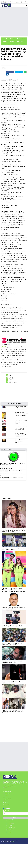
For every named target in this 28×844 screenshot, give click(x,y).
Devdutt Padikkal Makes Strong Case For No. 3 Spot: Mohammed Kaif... (13, 548)
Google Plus (12, 827)
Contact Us (5, 795)
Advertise (5, 797)
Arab (18, 38)
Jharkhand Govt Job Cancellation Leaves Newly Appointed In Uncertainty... (12, 644)
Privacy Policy (6, 793)
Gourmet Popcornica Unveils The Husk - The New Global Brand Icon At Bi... (21, 414)
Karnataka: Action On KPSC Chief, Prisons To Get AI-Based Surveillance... (13, 608)
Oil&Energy (21, 41)
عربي (17, 2)
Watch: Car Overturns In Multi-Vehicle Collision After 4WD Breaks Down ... (21, 435)
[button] (21, 2)
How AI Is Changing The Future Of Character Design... (20, 441)
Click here (12, 786)
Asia (23, 38)
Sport (18, 44)
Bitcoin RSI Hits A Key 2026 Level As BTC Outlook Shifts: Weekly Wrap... (21, 428)
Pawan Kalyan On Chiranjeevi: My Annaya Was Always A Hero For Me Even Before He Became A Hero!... (13, 711)
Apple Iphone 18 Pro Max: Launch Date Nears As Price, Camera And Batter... (21, 408)
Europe (12, 38)
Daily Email (11, 829)
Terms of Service (7, 791)
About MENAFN (7, 799)
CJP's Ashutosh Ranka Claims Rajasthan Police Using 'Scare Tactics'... (12, 662)
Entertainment (8, 44)
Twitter (10, 825)
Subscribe (15, 817)
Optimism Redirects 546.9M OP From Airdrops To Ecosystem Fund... (21, 422)
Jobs (4, 801)
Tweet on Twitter (19, 71)
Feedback (5, 802)
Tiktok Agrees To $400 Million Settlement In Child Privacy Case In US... (13, 682)
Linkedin (11, 831)
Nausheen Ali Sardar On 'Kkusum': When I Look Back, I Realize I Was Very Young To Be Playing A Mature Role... (13, 530)
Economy (13, 41)
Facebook (11, 823)
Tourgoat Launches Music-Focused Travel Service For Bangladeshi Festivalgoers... (13, 626)
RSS (10, 833)
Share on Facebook (10, 71)
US (5, 38)
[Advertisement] (14, 22)
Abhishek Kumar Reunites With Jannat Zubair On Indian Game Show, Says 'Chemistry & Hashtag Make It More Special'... (13, 590)
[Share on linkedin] (7, 74)
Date (3, 67)
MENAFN (4, 80)
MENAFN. (10, 840)
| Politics (5, 41)
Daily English (7, 808)
